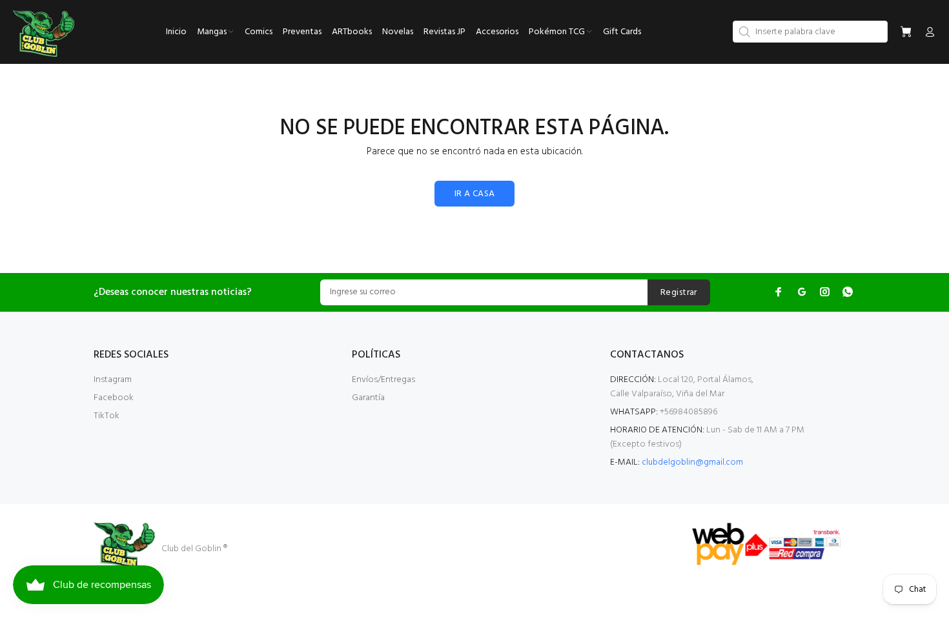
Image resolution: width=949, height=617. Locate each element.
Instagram (113, 379)
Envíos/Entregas (383, 379)
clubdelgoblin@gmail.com (692, 462)
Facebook (114, 397)
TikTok (106, 416)
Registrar (678, 292)
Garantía (368, 397)
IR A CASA (474, 194)
